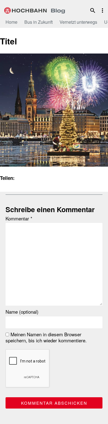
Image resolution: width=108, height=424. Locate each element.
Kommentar (19, 218)
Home (11, 22)
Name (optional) (22, 312)
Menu (102, 10)
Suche (92, 10)
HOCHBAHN (34, 10)
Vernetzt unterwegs (78, 22)
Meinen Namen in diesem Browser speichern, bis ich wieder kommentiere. (46, 337)
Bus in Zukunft (38, 22)
